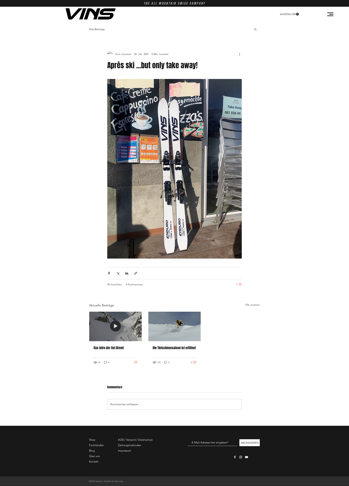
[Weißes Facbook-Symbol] (235, 457)
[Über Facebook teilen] (109, 273)
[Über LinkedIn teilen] (127, 273)
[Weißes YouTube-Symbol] (246, 457)
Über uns (94, 456)
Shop (92, 439)
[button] (289, 14)
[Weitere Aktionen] (239, 54)
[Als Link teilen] (135, 273)
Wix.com (119, 481)
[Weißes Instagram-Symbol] (240, 457)
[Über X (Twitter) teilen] (118, 273)
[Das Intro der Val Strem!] (115, 326)
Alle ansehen (252, 304)
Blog (92, 450)
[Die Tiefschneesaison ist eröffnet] (174, 326)
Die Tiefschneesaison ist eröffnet (174, 348)
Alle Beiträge (97, 29)
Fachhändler (96, 445)
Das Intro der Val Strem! (109, 348)
